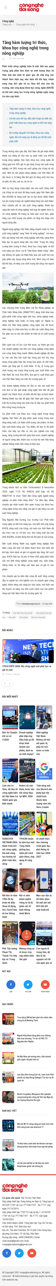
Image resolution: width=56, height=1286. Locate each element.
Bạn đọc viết (9, 1110)
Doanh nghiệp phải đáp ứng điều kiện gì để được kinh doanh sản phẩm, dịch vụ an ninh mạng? (26, 743)
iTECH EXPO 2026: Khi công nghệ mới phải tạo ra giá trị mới (26, 668)
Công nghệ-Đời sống (25, 24)
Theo (34, 603)
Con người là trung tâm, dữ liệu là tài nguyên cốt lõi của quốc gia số (44, 955)
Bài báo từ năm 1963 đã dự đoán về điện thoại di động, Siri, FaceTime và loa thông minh (9, 906)
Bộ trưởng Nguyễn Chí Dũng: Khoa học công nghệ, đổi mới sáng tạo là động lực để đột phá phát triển (30, 137)
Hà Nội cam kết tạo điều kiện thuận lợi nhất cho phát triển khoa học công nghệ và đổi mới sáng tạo (30, 123)
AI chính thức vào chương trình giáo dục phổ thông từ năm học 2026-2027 (43, 847)
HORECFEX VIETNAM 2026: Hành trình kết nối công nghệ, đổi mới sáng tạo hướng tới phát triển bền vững (10, 851)
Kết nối (6, 971)
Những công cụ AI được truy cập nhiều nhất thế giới (26, 954)
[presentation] (4, 683)
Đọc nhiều (7, 1004)
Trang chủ (6, 24)
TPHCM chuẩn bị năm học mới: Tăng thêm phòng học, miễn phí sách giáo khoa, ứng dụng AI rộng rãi (27, 851)
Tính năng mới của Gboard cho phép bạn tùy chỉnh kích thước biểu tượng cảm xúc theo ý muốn (44, 796)
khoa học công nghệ (38, 617)
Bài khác (7, 630)
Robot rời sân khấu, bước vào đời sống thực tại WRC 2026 (26, 791)
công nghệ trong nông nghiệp (22, 613)
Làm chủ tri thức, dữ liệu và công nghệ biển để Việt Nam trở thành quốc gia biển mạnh (10, 794)
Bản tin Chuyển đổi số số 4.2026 (9, 736)
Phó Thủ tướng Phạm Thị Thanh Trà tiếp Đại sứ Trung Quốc (9, 955)
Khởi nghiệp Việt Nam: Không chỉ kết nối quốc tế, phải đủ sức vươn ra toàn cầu (43, 743)
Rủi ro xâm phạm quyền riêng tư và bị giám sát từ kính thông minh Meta (26, 904)
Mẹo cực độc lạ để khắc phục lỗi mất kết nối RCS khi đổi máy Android (44, 902)
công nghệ (12, 617)
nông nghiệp (23, 617)
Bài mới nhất (10, 696)
